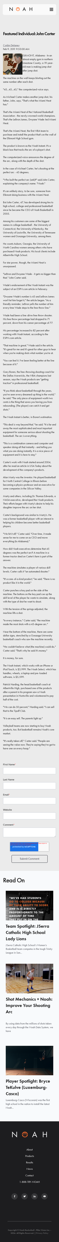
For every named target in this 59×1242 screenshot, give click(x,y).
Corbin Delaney (11, 45)
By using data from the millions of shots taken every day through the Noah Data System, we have (29, 1027)
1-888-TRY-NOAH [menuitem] (29, 1182)
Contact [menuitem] (29, 1175)
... (4, 1037)
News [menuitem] (29, 1169)
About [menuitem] (29, 1149)
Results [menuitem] (29, 1162)
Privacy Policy (42, 1233)
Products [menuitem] (29, 1156)
